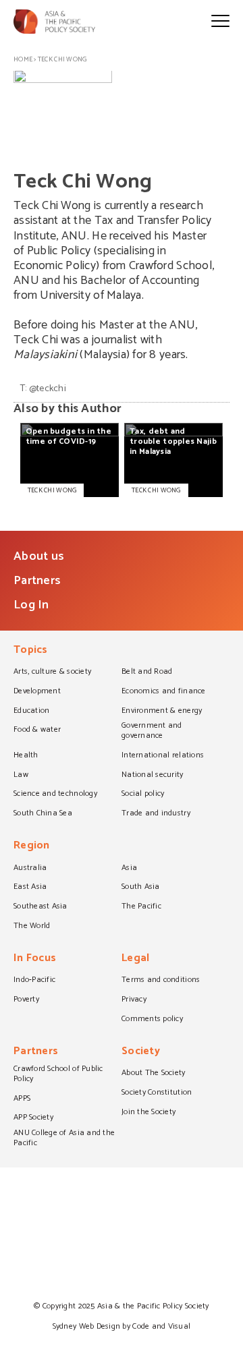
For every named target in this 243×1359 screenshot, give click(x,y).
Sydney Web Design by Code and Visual (122, 1326)
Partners (37, 581)
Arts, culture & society (52, 672)
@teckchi (47, 389)
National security (153, 775)
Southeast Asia (41, 907)
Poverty (26, 1000)
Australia (30, 868)
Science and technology (55, 794)
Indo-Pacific (34, 980)
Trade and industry (156, 814)
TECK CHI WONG (52, 490)
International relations (163, 756)
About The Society (154, 1073)
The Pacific (141, 907)
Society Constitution (157, 1093)
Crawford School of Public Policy (58, 1074)
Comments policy (152, 1019)
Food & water (37, 730)
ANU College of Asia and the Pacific (64, 1138)
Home (23, 59)
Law (21, 775)
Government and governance (152, 731)
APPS (22, 1099)
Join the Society (149, 1112)
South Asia (141, 887)
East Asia (30, 887)
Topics (31, 651)
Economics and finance (164, 692)
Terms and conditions (161, 980)
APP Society (33, 1118)
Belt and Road (147, 672)
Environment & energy (162, 711)
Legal (135, 959)
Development (37, 692)
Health (26, 756)
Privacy (134, 1000)
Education (31, 711)
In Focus (35, 959)
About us (39, 556)
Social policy (143, 794)
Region (32, 847)
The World (32, 926)
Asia (129, 868)
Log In (31, 605)
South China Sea (43, 814)
